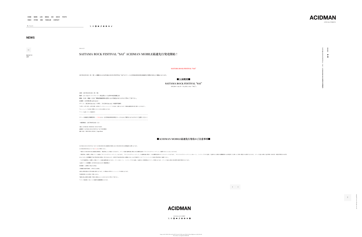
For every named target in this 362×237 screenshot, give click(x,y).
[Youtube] (98, 26)
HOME (29, 17)
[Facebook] (106, 26)
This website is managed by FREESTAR (181, 235)
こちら (98, 117)
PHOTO (64, 17)
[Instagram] (93, 26)
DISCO (58, 17)
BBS (41, 20)
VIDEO (29, 20)
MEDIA (47, 17)
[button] (328, 55)
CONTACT (56, 20)
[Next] (236, 187)
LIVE (41, 17)
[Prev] (233, 187)
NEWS (35, 17)
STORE (36, 20)
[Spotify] (103, 26)
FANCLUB (48, 20)
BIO (52, 17)
